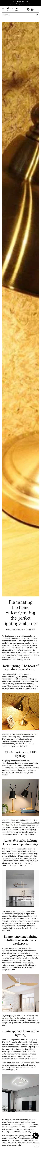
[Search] (37, 15)
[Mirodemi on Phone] (28, 9)
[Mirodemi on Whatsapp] (32, 9)
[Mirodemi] (12, 9)
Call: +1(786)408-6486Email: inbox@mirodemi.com (20, 3)
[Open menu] (3, 9)
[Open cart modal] (37, 9)
